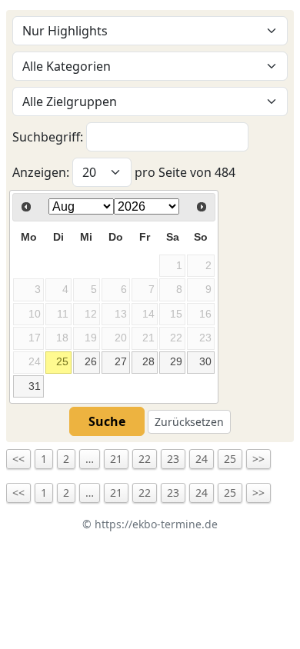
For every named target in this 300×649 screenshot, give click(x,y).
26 (91, 361)
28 (148, 361)
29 (176, 361)
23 (173, 458)
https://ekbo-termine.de (156, 524)
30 (205, 361)
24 (201, 458)
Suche (106, 421)
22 (144, 458)
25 (62, 361)
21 (116, 458)
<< (18, 458)
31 (34, 386)
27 (121, 361)
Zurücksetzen (189, 421)
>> (258, 458)
